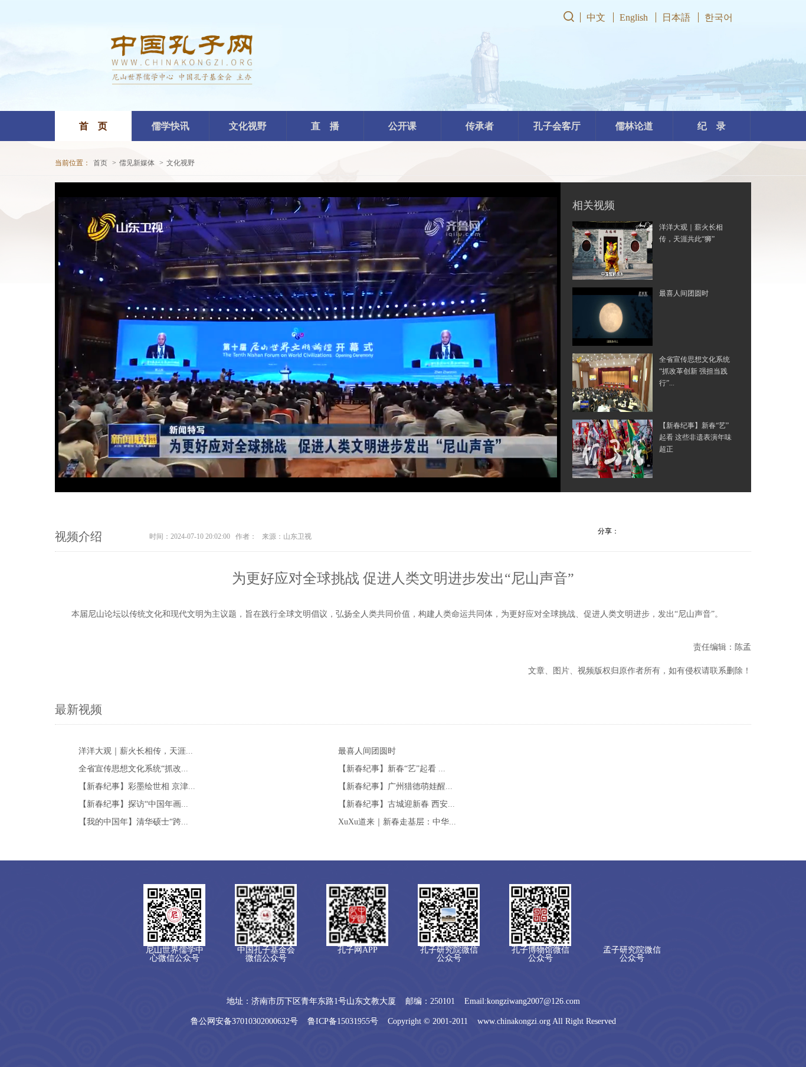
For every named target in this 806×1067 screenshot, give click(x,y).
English (634, 17)
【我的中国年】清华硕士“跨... (133, 821)
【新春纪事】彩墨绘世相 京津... (136, 786)
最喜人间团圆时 (684, 293)
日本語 (676, 17)
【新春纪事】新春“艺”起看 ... (391, 768)
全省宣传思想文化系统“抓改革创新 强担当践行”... (694, 371)
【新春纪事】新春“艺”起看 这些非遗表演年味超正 (695, 437)
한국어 (719, 17)
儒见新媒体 (137, 163)
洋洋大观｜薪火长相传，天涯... (135, 751)
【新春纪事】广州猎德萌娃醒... (395, 786)
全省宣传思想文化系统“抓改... (133, 768)
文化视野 (180, 163)
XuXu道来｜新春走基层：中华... (397, 821)
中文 (596, 17)
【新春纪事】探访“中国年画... (133, 804)
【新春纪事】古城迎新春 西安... (396, 804)
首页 (100, 163)
